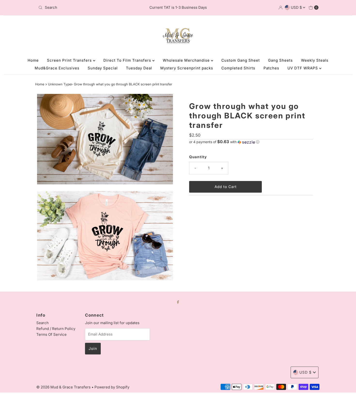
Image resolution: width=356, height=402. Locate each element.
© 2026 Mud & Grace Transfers (64, 387)
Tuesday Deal (139, 68)
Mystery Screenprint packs (186, 68)
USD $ (297, 7)
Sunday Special (103, 68)
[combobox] (82, 7)
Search (42, 322)
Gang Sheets (280, 60)
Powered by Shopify (111, 387)
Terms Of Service (51, 334)
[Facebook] (178, 302)
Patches (271, 68)
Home (33, 60)
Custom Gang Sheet (240, 60)
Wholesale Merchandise (187, 60)
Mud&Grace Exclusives (57, 68)
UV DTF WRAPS (303, 68)
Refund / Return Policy (55, 328)
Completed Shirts (238, 68)
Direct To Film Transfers (127, 60)
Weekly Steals (314, 60)
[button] (251, 141)
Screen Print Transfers (70, 60)
